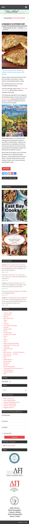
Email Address (6, 415)
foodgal (21, 27)
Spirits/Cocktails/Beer (9, 366)
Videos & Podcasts (8, 372)
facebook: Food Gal (8, 407)
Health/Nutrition (8, 348)
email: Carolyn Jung (8, 398)
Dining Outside (7, 329)
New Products (7, 356)
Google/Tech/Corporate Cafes (11, 345)
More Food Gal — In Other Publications (13, 352)
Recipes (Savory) (12, 178)
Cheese (5, 320)
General (4, 178)
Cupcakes (5, 327)
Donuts (5, 331)
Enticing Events (7, 332)
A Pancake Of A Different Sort (13, 24)
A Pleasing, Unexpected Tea (15, 283)
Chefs (4, 322)
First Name (5, 421)
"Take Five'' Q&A (7, 313)
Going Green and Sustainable (11, 343)
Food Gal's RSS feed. (9, 445)
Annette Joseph (6, 99)
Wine (4, 373)
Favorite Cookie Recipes (9, 334)
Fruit (4, 338)
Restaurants (6, 363)
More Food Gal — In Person (10, 354)
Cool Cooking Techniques (10, 325)
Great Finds (6, 347)
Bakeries (5, 316)
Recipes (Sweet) (7, 361)
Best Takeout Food (8, 318)
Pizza (4, 357)
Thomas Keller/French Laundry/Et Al (13, 368)
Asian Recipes (7, 315)
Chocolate (6, 323)
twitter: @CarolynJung (9, 400)
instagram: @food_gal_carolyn (11, 402)
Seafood (5, 365)
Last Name (4, 427)
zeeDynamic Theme (22, 522)
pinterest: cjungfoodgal (9, 404)
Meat (4, 350)
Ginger (5, 341)
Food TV (5, 336)
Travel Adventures (8, 370)
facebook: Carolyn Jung (9, 406)
